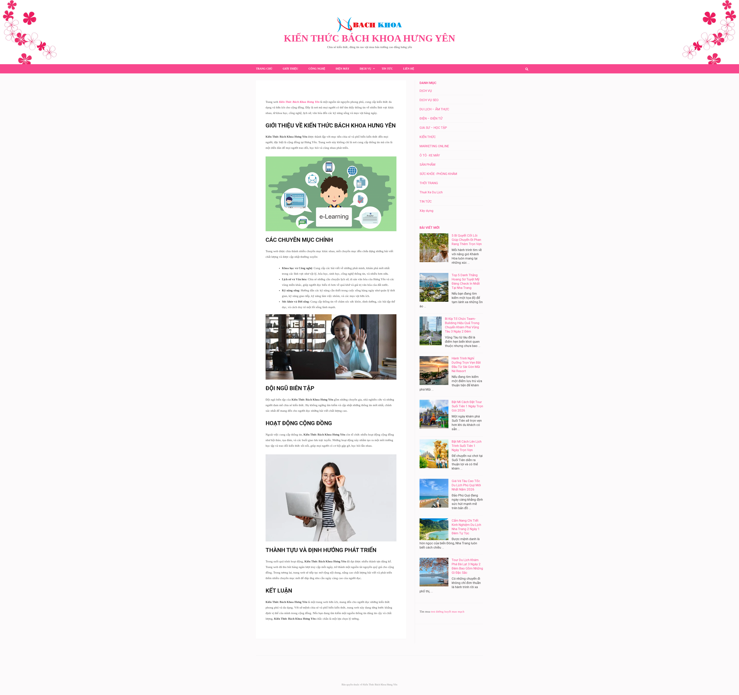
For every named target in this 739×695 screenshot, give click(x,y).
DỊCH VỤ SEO (429, 100)
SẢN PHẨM (427, 164)
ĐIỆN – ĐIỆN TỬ (431, 118)
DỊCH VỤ (365, 68)
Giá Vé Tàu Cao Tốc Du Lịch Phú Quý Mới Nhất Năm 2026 (466, 485)
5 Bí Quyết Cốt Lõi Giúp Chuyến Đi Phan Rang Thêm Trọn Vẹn (467, 240)
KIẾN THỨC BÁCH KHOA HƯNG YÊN (369, 38)
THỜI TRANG (429, 183)
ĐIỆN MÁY (342, 68)
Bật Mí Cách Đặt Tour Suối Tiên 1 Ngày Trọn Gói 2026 (467, 406)
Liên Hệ (408, 68)
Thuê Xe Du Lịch (431, 192)
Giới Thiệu (290, 68)
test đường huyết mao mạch (447, 611)
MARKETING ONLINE (434, 146)
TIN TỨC (387, 68)
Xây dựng (426, 211)
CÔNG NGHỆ (316, 68)
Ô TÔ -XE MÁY (430, 155)
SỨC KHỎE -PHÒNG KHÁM (438, 174)
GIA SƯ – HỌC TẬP (433, 128)
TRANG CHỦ (264, 68)
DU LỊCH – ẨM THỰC (434, 109)
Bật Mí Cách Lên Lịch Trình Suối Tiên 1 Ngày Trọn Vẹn (467, 446)
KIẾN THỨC (428, 137)
